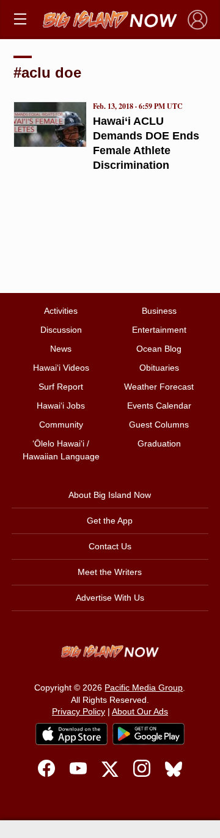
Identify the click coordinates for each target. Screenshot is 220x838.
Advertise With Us (110, 598)
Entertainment (159, 330)
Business (159, 311)
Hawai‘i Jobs (61, 405)
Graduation (159, 443)
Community (61, 424)
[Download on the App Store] (71, 733)
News (61, 349)
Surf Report (60, 386)
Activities (61, 311)
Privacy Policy (78, 711)
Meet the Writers (110, 572)
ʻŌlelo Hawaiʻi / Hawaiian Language (61, 450)
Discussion (61, 330)
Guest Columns (159, 424)
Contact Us (110, 546)
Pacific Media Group (144, 687)
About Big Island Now (109, 495)
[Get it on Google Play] (148, 734)
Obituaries (159, 368)
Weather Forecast (159, 386)
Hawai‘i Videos (61, 368)
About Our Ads (140, 711)
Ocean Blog (159, 349)
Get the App (110, 520)
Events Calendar (159, 405)
